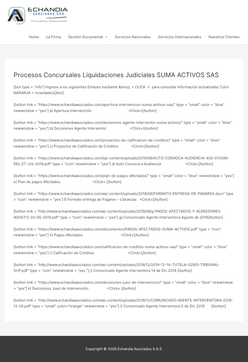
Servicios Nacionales (133, 37)
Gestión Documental (85, 37)
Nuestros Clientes (224, 37)
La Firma (53, 37)
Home (34, 37)
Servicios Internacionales (179, 37)
